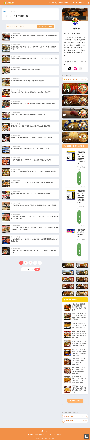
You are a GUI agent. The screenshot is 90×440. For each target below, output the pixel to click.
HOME (46, 431)
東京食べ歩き (75, 421)
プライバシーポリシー (56, 435)
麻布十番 (79, 3)
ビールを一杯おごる (75, 79)
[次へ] (40, 263)
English (46, 435)
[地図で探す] (83, 3)
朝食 (66, 3)
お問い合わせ (76, 401)
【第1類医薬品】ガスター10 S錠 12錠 (81, 233)
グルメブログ (75, 416)
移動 (37, 269)
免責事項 (30, 435)
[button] (86, 436)
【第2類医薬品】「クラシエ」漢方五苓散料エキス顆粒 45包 (81, 157)
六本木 (72, 3)
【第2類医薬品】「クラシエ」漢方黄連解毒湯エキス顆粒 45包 (81, 196)
